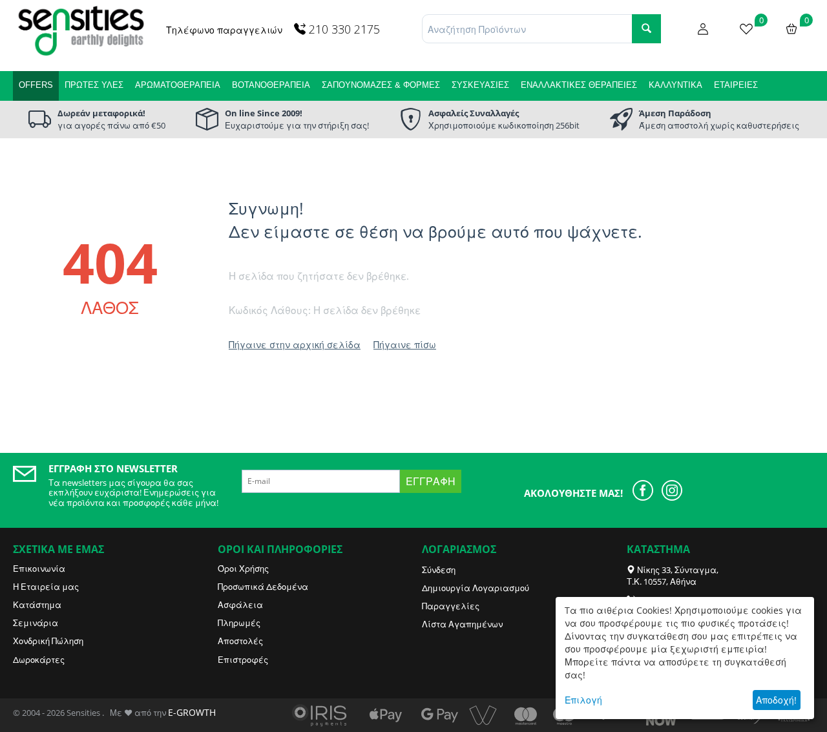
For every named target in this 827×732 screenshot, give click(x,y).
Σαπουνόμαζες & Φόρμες (381, 85)
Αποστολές (240, 641)
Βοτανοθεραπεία (271, 85)
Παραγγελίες (450, 606)
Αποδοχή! (776, 700)
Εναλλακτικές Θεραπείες (579, 85)
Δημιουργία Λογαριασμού (475, 588)
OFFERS (36, 85)
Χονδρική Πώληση (48, 641)
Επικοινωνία (39, 568)
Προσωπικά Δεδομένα (263, 586)
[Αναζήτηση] (646, 28)
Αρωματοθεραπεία (177, 85)
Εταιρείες (736, 85)
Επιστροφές (243, 659)
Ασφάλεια (240, 605)
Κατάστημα (37, 605)
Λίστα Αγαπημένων (462, 624)
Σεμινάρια (35, 623)
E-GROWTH (192, 712)
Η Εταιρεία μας (46, 586)
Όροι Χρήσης (243, 568)
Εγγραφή (430, 481)
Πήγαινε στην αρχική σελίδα (295, 345)
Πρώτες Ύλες (94, 85)
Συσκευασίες (480, 85)
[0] (746, 28)
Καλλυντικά (675, 85)
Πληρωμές (239, 623)
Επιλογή (583, 700)
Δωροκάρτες (39, 659)
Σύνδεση (438, 570)
